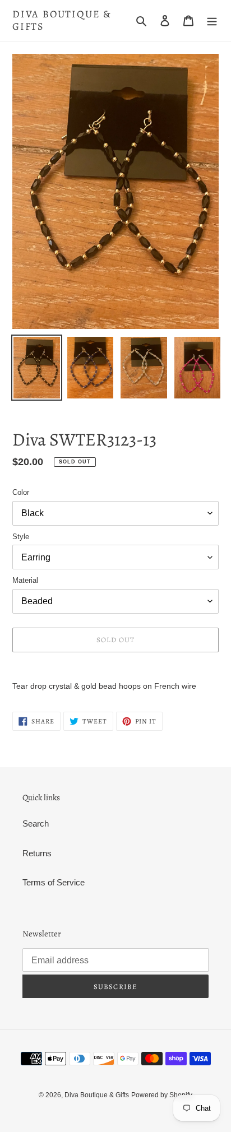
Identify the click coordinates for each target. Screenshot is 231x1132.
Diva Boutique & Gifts (62, 20)
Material (25, 580)
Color (20, 492)
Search (35, 823)
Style (20, 536)
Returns (37, 853)
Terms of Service (53, 882)
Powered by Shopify (161, 1095)
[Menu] (212, 20)
